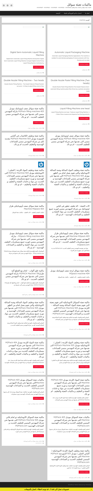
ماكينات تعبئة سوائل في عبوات (35, 128)
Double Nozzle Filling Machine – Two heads (24, 80)
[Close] (91, 489)
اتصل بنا (87, 13)
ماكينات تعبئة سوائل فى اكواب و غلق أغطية (32, 294)
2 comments (39, 443)
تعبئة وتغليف (85, 69)
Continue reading (84, 64)
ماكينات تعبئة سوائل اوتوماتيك (35, 155)
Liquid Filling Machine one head (75, 108)
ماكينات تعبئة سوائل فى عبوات (35, 222)
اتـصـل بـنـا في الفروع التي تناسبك (73, 13)
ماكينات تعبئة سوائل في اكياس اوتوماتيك (78, 329)
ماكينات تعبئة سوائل (79, 4)
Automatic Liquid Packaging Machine (72, 52)
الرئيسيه (58, 13)
